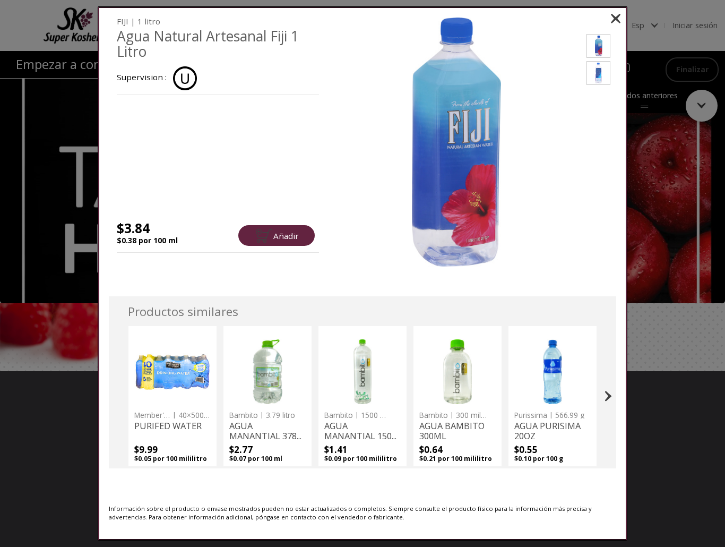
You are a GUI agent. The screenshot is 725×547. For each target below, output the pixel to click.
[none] (172, 396)
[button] (456, 142)
